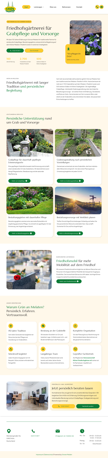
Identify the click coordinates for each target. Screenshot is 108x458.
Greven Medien (67, 454)
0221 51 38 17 (35, 436)
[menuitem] (27, 7)
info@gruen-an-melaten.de (64, 436)
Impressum (39, 454)
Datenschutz (48, 454)
